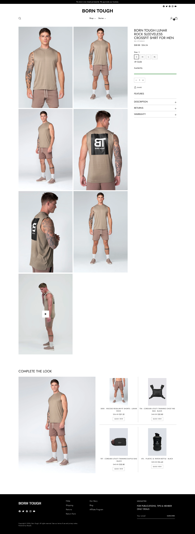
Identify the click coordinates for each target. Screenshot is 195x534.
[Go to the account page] (170, 18)
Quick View (118, 419)
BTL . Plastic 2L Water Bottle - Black (157, 459)
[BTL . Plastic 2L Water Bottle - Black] (157, 442)
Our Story (93, 501)
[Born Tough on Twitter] (167, 6)
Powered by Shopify (25, 526)
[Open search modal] (19, 18)
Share (139, 88)
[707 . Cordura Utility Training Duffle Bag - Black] (119, 442)
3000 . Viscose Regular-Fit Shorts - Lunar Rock (119, 409)
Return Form (71, 513)
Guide (139, 61)
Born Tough (35, 523)
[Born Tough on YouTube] (175, 6)
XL (155, 57)
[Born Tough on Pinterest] (170, 6)
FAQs (68, 501)
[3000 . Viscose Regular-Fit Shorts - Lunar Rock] (119, 392)
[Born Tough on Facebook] (164, 6)
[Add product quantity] (136, 80)
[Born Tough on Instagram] (173, 6)
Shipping (69, 505)
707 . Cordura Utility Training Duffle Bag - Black (118, 460)
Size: (137, 52)
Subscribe (171, 516)
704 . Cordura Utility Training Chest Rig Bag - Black (157, 409)
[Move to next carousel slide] (174, 486)
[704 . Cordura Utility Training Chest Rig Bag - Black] (157, 392)
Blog (91, 505)
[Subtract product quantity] (143, 80)
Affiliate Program (96, 509)
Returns (69, 509)
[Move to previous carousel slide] (169, 486)
